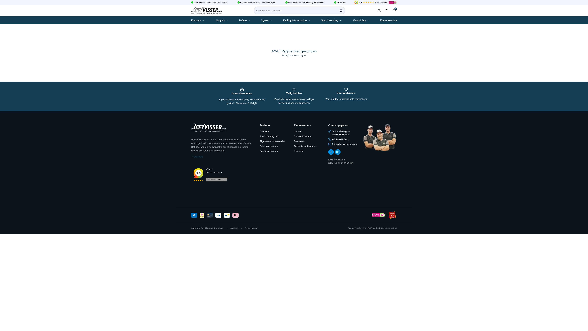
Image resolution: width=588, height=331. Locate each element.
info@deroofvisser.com (344, 144)
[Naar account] (379, 10)
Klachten (298, 151)
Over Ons (199, 156)
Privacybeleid (251, 228)
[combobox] (299, 10)
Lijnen (265, 20)
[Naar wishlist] (386, 10)
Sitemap (234, 228)
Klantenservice (388, 20)
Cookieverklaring (269, 151)
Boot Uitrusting (329, 20)
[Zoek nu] (341, 10)
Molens (243, 20)
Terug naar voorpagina (294, 55)
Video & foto (359, 20)
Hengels (220, 20)
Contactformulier (303, 136)
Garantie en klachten (305, 146)
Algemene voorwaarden (272, 141)
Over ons (264, 131)
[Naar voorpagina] (206, 10)
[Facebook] (331, 152)
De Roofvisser (217, 228)
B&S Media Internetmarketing (382, 228)
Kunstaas (196, 20)
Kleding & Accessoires (295, 20)
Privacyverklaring (269, 146)
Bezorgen (299, 141)
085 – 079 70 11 (341, 139)
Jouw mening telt (269, 136)
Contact (298, 131)
